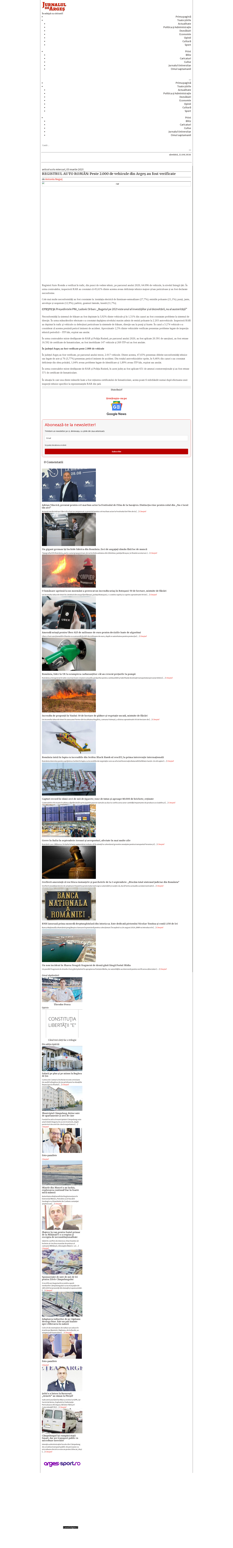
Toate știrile (184, 20)
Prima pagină (183, 16)
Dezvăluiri (185, 30)
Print (188, 51)
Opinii (187, 37)
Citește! (142, 511)
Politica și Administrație (177, 27)
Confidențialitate (116, 1540)
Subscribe (116, 451)
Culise (187, 61)
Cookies (133, 1540)
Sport (188, 44)
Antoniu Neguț (54, 179)
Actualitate (184, 23)
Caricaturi (185, 58)
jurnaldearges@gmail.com (69, 1480)
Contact (99, 1540)
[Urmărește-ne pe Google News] (116, 408)
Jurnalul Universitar (180, 65)
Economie (185, 34)
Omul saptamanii (181, 69)
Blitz (188, 54)
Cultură (186, 41)
